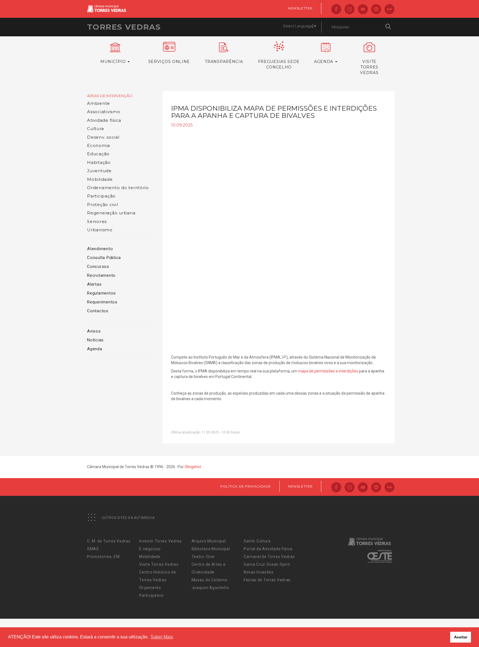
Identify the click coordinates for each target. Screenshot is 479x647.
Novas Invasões (259, 572)
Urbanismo (100, 229)
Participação (101, 196)
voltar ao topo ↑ (453, 630)
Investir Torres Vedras (160, 541)
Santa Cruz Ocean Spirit (267, 564)
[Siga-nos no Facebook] (336, 9)
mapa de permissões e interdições (328, 371)
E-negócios (149, 549)
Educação (98, 153)
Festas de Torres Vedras (267, 580)
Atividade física (104, 120)
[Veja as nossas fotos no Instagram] (349, 9)
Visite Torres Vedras (158, 564)
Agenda (94, 348)
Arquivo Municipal (209, 541)
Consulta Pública (104, 257)
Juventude (99, 170)
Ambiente (98, 103)
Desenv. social (103, 137)
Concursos (98, 266)
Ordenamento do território (118, 187)
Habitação (99, 162)
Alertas (94, 284)
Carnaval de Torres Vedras (269, 556)
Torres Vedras (124, 27)
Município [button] (113, 61)
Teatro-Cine (203, 556)
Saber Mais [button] (162, 637)
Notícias (95, 340)
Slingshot (193, 467)
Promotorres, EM (103, 556)
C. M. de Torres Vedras (108, 541)
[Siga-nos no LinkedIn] (376, 9)
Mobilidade (100, 179)
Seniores (97, 221)
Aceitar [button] (460, 637)
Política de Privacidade (245, 486)
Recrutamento (101, 275)
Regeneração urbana (111, 212)
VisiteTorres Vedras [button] (369, 67)
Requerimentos (102, 302)
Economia (98, 145)
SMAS (93, 549)
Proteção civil (102, 204)
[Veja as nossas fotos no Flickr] (389, 9)
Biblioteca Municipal (211, 549)
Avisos (94, 331)
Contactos (97, 310)
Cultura (95, 128)
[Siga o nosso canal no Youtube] (363, 9)
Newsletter (300, 8)
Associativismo (103, 111)
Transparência (224, 61)
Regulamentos (101, 293)
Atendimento (100, 248)
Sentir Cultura (257, 541)
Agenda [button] (324, 61)
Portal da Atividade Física (268, 549)
